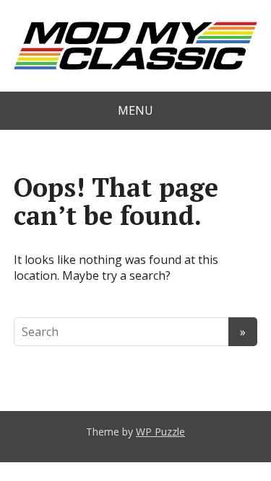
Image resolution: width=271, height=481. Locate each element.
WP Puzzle (160, 431)
